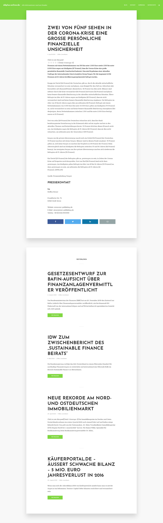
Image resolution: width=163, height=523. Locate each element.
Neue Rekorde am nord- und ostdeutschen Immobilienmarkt (79, 403)
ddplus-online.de (11, 5)
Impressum (141, 5)
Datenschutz (152, 5)
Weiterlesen (55, 315)
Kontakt (132, 5)
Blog (125, 5)
